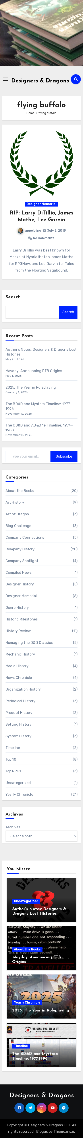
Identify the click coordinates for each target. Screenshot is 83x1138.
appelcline (33, 231)
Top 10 (11, 759)
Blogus (42, 1131)
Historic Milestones (22, 619)
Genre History (17, 607)
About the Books (20, 491)
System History (19, 736)
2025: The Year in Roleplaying (31, 387)
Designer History (20, 584)
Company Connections (25, 537)
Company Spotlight (22, 561)
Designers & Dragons (40, 81)
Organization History (23, 689)
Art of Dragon (17, 514)
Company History (20, 549)
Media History (17, 666)
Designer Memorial (41, 204)
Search (13, 297)
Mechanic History (20, 654)
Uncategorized (18, 783)
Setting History (19, 724)
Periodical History (21, 701)
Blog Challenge (18, 526)
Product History (19, 713)
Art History (15, 502)
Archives (13, 827)
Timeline (13, 748)
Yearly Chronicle (19, 794)
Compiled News (19, 572)
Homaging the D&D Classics (29, 643)
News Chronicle (19, 678)
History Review (18, 631)
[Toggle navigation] (5, 79)
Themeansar (64, 1131)
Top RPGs (13, 771)
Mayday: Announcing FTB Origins (34, 371)
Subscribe (64, 456)
